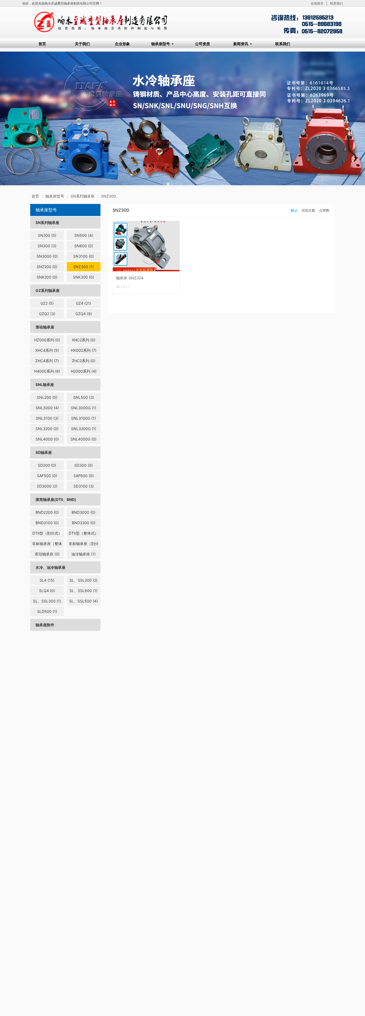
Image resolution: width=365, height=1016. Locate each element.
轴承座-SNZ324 (129, 278)
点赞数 (324, 210)
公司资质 (202, 44)
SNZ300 (108, 196)
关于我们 (82, 44)
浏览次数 (308, 210)
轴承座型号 (161, 44)
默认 (294, 210)
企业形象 (122, 44)
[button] (27, 118)
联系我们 (336, 3)
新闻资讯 (241, 44)
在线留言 (317, 3)
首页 (42, 44)
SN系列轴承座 (83, 196)
